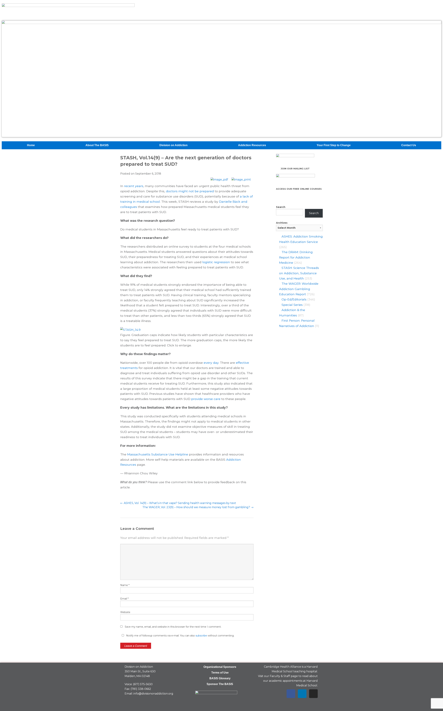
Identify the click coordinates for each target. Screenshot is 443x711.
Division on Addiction (173, 145)
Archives (281, 222)
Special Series (292, 305)
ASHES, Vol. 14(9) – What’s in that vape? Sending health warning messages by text (178, 503)
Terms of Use (220, 672)
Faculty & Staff (280, 676)
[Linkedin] (302, 693)
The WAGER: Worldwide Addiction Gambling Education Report (298, 289)
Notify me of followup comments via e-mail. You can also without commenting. (179, 635)
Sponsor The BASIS (220, 684)
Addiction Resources (252, 145)
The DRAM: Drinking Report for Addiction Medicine (296, 257)
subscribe (201, 635)
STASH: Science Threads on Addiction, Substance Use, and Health (299, 273)
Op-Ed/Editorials (294, 299)
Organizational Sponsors (220, 666)
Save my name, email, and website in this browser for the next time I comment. (173, 626)
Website (125, 612)
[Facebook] (291, 693)
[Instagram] (313, 693)
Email (124, 598)
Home (31, 145)
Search (280, 207)
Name (124, 585)
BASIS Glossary (219, 678)
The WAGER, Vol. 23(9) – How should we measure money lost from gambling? (198, 507)
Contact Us (408, 145)
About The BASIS (97, 145)
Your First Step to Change (334, 145)
